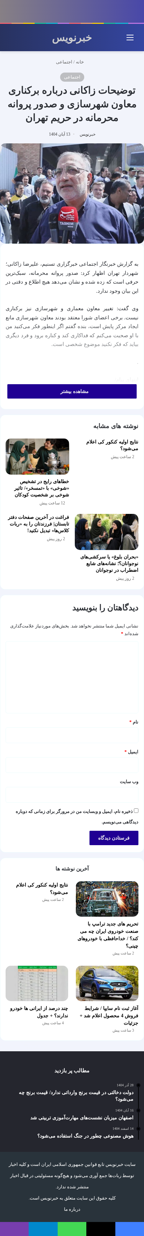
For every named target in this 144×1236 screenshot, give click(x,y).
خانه (80, 61)
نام (133, 722)
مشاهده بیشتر (74, 391)
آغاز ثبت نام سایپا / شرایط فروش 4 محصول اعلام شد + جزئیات (109, 1016)
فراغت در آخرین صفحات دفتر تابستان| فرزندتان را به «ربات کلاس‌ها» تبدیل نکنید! (38, 524)
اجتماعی (64, 61)
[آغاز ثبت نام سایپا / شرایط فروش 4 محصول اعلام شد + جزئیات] (107, 983)
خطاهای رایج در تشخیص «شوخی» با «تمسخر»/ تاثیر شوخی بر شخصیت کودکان (41, 488)
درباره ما (72, 1209)
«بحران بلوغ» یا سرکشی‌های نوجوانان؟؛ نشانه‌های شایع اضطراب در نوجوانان (109, 563)
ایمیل (131, 751)
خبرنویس (87, 134)
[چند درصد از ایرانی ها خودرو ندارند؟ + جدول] (37, 983)
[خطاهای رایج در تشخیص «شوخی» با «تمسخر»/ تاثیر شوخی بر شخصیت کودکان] (37, 457)
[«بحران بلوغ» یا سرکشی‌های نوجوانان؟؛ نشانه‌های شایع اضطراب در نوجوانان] (106, 532)
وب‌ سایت (129, 781)
